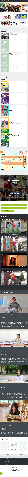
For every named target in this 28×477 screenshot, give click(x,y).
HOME (7, 458)
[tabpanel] (14, 7)
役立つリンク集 (21, 204)
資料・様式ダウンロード (7, 204)
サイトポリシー (7, 464)
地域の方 (21, 455)
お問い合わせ (21, 458)
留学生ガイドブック (7, 207)
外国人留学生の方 (21, 454)
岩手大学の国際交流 (7, 454)
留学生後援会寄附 (7, 210)
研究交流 (21, 207)
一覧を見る (26, 73)
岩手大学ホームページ (21, 464)
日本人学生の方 (7, 455)
